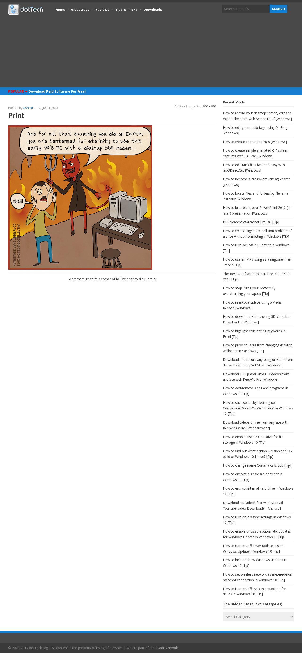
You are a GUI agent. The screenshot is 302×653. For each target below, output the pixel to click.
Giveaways (80, 9)
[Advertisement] (151, 51)
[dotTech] (26, 12)
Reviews (102, 9)
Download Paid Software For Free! (57, 91)
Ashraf (28, 108)
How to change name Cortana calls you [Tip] (257, 465)
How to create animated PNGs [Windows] (255, 141)
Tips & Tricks (126, 9)
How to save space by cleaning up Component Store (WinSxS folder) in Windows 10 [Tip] (258, 408)
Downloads (152, 9)
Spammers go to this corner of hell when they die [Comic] (112, 279)
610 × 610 (209, 106)
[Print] (80, 268)
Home (60, 9)
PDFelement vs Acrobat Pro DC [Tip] (251, 222)
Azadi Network (166, 647)
